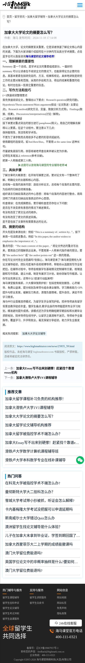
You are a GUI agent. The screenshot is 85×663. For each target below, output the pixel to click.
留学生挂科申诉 (11, 603)
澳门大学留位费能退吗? (23, 553)
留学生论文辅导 (11, 608)
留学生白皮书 (37, 603)
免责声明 (61, 608)
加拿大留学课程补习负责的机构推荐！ (35, 399)
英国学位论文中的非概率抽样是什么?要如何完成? (42, 562)
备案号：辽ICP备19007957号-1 (43, 648)
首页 (9, 16)
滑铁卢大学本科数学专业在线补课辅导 (35, 460)
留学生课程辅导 (11, 597)
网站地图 (61, 597)
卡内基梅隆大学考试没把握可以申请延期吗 (39, 509)
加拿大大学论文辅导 (33, 333)
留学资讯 (19, 16)
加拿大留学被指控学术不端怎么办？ (33, 434)
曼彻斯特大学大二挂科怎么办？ (30, 492)
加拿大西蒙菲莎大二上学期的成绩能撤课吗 (39, 544)
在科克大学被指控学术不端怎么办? (32, 483)
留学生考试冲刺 (11, 613)
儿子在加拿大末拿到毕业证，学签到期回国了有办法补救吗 (42, 536)
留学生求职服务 (38, 597)
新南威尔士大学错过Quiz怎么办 (30, 518)
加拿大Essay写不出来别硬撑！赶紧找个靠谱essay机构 (42, 443)
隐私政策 (61, 613)
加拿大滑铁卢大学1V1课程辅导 (36, 377)
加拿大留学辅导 (36, 16)
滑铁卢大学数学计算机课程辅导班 (32, 451)
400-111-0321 (66, 637)
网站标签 (61, 603)
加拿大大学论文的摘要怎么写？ (30, 416)
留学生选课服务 (11, 619)
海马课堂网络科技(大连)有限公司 (54, 659)
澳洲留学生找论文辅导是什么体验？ (33, 527)
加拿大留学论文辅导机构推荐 (28, 425)
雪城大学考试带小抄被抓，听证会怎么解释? (39, 501)
